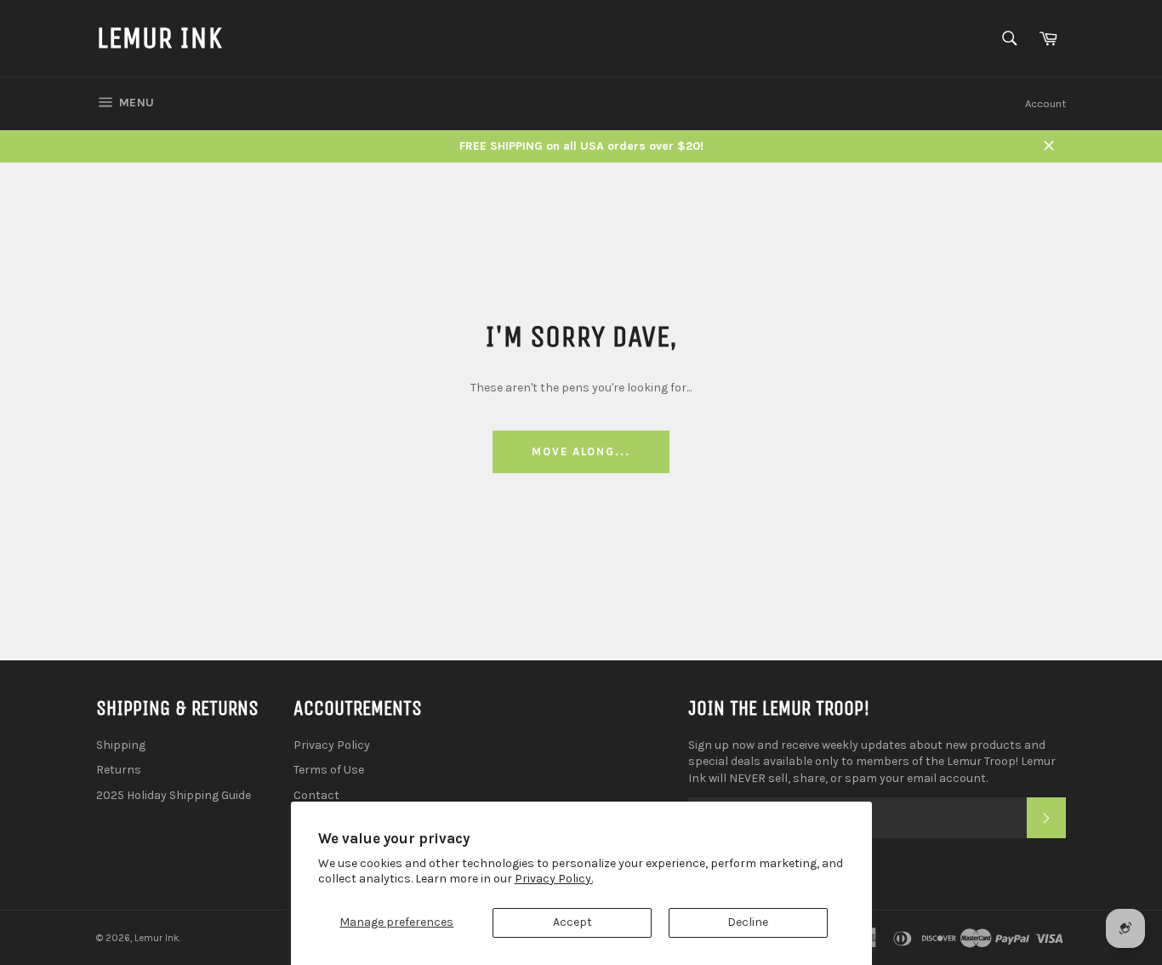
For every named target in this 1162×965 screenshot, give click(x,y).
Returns (118, 769)
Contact (316, 795)
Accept (572, 922)
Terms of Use (328, 769)
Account (1045, 103)
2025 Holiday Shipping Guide (173, 795)
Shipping (120, 745)
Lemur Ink (159, 38)
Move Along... (581, 451)
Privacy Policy (331, 745)
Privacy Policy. (554, 878)
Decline (747, 922)
